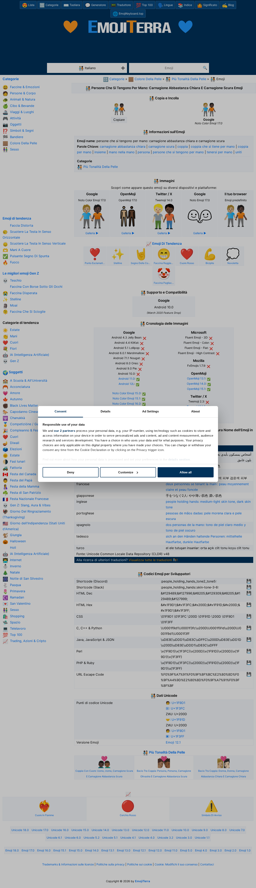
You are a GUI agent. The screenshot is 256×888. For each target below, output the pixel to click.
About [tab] (195, 411)
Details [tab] (105, 411)
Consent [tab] (61, 411)
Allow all (186, 472)
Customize (125, 472)
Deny (70, 472)
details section (179, 459)
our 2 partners (64, 430)
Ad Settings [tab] (150, 411)
